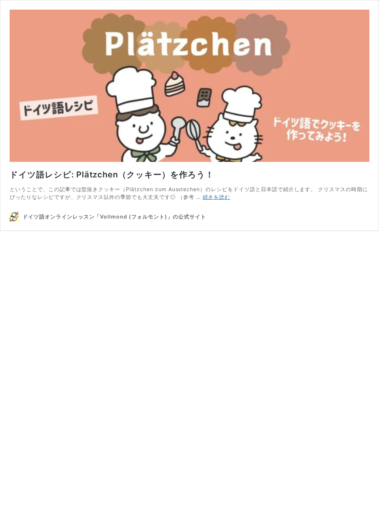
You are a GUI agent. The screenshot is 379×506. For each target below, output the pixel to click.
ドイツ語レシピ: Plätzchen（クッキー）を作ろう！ (112, 174)
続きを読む (217, 197)
